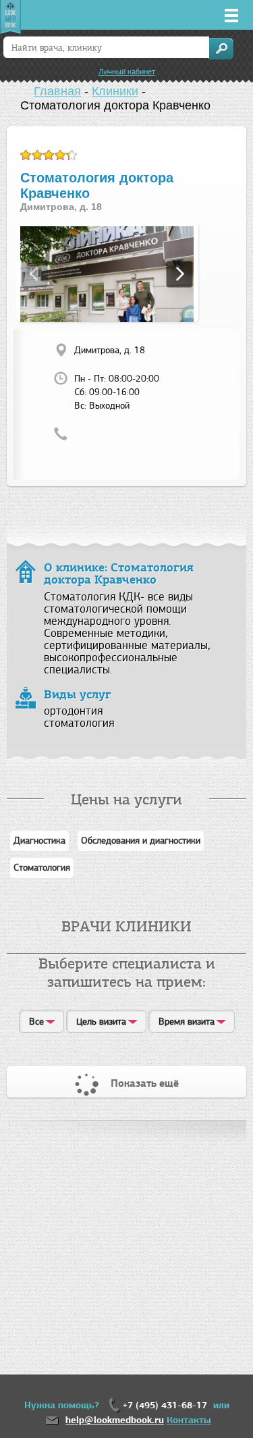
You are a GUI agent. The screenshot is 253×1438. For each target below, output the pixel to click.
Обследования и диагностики (140, 840)
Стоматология (41, 867)
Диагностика (39, 840)
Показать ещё (145, 1083)
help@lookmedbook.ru (114, 1420)
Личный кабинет (127, 71)
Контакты (189, 1420)
